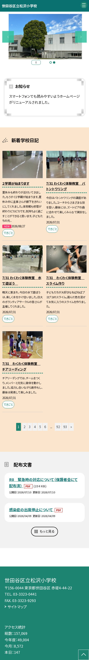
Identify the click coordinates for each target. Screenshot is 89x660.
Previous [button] (8, 37)
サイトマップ (17, 606)
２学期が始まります (15, 183)
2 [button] (54, 62)
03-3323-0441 (25, 594)
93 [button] (65, 426)
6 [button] (45, 426)
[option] (44, 36)
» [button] (71, 426)
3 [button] (30, 426)
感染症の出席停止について (31, 509)
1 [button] (50, 62)
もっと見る (47, 531)
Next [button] (81, 37)
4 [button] (35, 426)
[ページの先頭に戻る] (83, 655)
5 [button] (40, 426)
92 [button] (58, 426)
